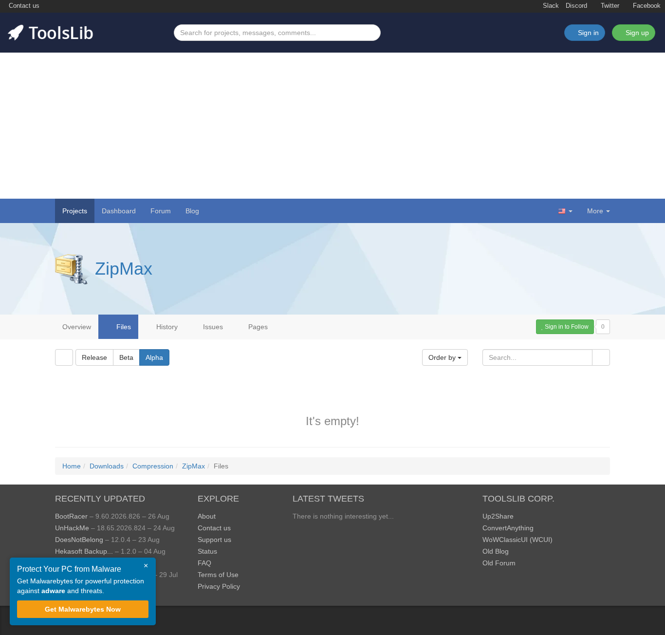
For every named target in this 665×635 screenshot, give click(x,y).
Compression (152, 466)
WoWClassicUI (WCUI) (517, 539)
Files (122, 327)
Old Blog (495, 551)
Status (207, 551)
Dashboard (119, 211)
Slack (550, 5)
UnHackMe (72, 528)
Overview (76, 327)
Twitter (609, 5)
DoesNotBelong (79, 539)
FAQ (204, 563)
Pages (257, 327)
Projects (74, 211)
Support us (214, 539)
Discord (576, 5)
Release (94, 357)
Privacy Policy (219, 586)
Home (71, 466)
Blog (192, 211)
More (595, 211)
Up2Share (498, 516)
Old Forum (499, 563)
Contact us (23, 5)
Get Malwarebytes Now (83, 609)
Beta (126, 357)
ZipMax (123, 269)
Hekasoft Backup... (84, 551)
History (166, 327)
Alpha (154, 357)
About (207, 516)
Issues (212, 327)
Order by (443, 357)
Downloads (107, 466)
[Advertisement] (332, 125)
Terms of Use (218, 575)
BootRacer (71, 516)
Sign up (636, 33)
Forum (160, 211)
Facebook (646, 5)
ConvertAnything (508, 528)
